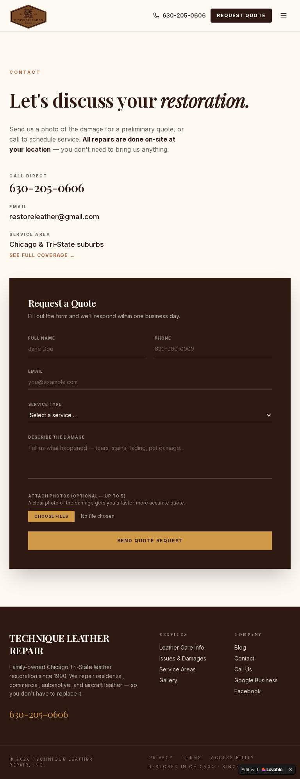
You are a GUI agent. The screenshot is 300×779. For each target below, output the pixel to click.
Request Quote (241, 15)
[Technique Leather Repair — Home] (28, 16)
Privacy (161, 757)
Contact (244, 658)
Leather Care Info (181, 647)
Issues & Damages (182, 658)
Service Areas (177, 669)
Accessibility (233, 757)
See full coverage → (42, 255)
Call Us (243, 669)
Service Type (45, 404)
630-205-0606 (184, 15)
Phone (163, 338)
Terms (192, 757)
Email (35, 371)
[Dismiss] (290, 769)
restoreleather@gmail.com (54, 216)
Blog (240, 647)
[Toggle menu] (284, 16)
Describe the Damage (56, 437)
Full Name (41, 338)
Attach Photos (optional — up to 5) (77, 496)
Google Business (256, 680)
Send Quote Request (150, 541)
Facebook (247, 691)
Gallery (168, 680)
